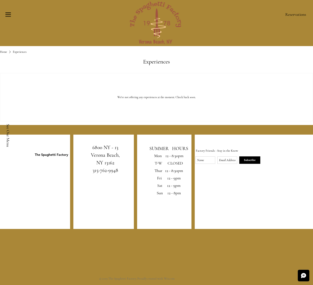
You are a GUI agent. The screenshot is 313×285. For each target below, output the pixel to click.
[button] (8, 15)
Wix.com (169, 278)
